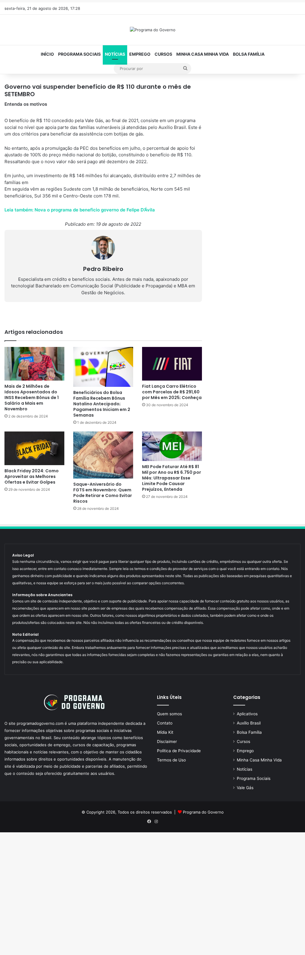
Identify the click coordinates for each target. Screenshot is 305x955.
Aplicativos (247, 713)
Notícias (115, 54)
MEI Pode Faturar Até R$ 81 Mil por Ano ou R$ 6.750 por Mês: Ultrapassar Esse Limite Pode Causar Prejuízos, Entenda (171, 478)
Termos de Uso (171, 760)
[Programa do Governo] (152, 30)
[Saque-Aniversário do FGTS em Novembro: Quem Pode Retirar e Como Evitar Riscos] (103, 455)
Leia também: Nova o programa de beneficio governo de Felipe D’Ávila (79, 210)
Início (47, 54)
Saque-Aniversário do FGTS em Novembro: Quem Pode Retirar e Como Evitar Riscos (102, 492)
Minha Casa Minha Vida (202, 54)
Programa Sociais (79, 54)
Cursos (163, 54)
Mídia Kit (165, 732)
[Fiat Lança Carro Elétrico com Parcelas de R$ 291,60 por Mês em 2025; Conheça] (172, 364)
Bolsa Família (248, 54)
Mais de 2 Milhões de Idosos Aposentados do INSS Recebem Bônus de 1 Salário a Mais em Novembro (31, 397)
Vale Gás (245, 787)
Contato (164, 723)
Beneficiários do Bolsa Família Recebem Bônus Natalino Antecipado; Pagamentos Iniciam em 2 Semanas (101, 404)
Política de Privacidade (179, 750)
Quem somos (169, 713)
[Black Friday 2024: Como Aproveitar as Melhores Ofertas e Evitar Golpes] (34, 448)
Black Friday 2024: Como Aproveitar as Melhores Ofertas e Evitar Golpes (31, 476)
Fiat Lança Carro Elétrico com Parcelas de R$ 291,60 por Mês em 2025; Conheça (172, 392)
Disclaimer (167, 741)
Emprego (139, 54)
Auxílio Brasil (249, 723)
